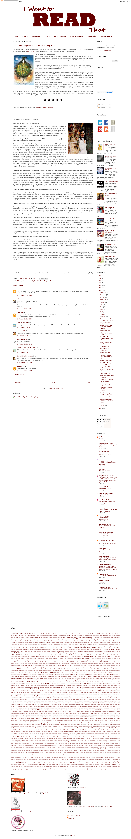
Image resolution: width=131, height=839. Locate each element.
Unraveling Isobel (65, 762)
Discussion (31, 663)
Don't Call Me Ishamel (53, 663)
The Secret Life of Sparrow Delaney (110, 754)
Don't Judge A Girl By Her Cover (66, 663)
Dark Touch (72, 660)
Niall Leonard (73, 713)
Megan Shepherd (41, 706)
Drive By (92, 663)
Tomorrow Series (30, 759)
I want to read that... (105, 330)
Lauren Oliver (33, 699)
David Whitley (117, 660)
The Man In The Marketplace (68, 752)
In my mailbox (45, 683)
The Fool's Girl (20, 748)
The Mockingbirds (107, 752)
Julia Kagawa (117, 690)
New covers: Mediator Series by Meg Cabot (106, 319)
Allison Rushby (90, 635)
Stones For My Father (16, 738)
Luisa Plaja (76, 702)
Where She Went (15, 768)
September (103, 299)
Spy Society (13, 736)
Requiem (29, 724)
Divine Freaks (46, 663)
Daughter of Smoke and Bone (92, 660)
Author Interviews (76, 36)
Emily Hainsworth (29, 667)
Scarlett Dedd (112, 728)
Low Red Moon (69, 702)
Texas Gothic (14, 743)
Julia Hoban (111, 690)
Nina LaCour (49, 715)
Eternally (102, 667)
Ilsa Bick (111, 681)
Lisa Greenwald (27, 701)
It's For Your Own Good (31, 685)
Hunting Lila (66, 680)
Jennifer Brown (78, 687)
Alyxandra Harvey (37, 637)
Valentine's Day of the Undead (99, 762)
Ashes (12, 642)
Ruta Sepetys (81, 726)
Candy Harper (34, 651)
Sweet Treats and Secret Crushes (112, 740)
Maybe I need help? (115, 704)
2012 (100, 285)
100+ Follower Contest (40, 631)
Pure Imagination (104, 508)
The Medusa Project (88, 752)
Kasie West (13, 694)
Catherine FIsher (54, 653)
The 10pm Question (21, 743)
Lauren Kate (18, 699)
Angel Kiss (98, 639)
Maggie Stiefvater (98, 702)
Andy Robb (90, 639)
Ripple (98, 724)
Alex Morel (52, 635)
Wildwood (69, 768)
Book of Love (64, 647)
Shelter (61, 731)
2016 (100, 275)
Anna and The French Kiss (21, 640)
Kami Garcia (80, 692)
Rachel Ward (41, 722)
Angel (94, 639)
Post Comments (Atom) (56, 388)
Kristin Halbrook (35, 697)
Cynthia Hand (87, 658)
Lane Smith (60, 697)
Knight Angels (110, 695)
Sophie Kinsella (59, 734)
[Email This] (40, 278)
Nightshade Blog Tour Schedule (38, 715)
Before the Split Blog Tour (80, 644)
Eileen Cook (24, 665)
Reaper (12, 724)
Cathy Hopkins (74, 653)
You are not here (61, 769)
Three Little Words (81, 757)
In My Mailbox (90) (110, 207)
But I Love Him (93, 649)
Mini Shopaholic (65, 708)
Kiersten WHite (15, 695)
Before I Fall (64, 644)
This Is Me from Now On (32, 757)
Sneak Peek (75, 733)
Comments (102, 107)
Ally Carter (97, 635)
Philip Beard (48, 718)
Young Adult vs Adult (92, 769)
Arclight (101, 640)
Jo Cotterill (110, 688)
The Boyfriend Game (42, 745)
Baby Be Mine (67, 642)
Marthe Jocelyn (68, 704)
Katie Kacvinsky (69, 694)
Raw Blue (105, 722)
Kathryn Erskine (43, 694)
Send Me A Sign (83, 729)
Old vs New (84, 715)
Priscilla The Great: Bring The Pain (21, 720)
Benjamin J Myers (102, 644)
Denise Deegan (103, 661)
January (102, 405)
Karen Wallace (110, 692)
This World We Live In (64, 757)
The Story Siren (31, 51)
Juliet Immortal (33, 692)
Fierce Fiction (79, 670)
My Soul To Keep (56, 711)
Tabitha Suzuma (27, 741)
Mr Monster (49, 709)
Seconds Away (63, 729)
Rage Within (60, 722)
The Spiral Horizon (42, 755)
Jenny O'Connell (26, 688)
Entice (86, 667)
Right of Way (94, 724)
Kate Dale (23, 694)
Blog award (105, 646)
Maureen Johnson (105, 704)
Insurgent (105, 683)
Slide (60, 733)
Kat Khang (18, 694)
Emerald (17, 667)
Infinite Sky (86, 683)
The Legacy (83, 750)
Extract (18, 668)
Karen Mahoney (93, 692)
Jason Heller (21, 687)
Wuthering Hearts (29, 769)
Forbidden (55, 672)
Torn (50, 761)
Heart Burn (69, 678)
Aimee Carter (35, 635)
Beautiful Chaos (107, 642)
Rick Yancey (88, 724)
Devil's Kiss (13, 663)
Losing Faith (112, 701)
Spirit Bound (115, 734)
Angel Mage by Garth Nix (105, 495)
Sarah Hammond (54, 728)
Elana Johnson (31, 665)
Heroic (12, 680)
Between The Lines (44, 646)
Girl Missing (115, 674)
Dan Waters (117, 658)
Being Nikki (95, 644)
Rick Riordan (82, 724)
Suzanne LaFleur (54, 740)
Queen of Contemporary (106, 532)
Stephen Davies (94, 736)
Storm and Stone (33, 738)
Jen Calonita (32, 687)
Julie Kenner (21, 692)
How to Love (57, 680)
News (68, 713)
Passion (116, 716)
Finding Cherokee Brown (102, 670)
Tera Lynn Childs (105, 741)
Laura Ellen (91, 697)
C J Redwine (117, 649)
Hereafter (118, 678)
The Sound (35, 755)
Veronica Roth (28, 764)
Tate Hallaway (90, 741)
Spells (94, 734)
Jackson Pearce (84, 685)
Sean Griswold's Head (43, 729)
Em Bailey (112, 665)
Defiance (78, 661)
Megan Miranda (33, 706)
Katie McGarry (76, 694)
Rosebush (47, 726)
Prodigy (82, 720)
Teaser (95, 741)
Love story (48, 702)
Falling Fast (106, 668)
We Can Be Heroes (87, 764)
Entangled (83, 667)
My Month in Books (97, 709)
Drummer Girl (97, 663)
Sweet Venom (14, 741)
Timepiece (13, 759)
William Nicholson (78, 768)
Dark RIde (67, 660)
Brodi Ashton (69, 649)
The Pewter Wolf (103, 437)
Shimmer (78, 731)
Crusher (68, 658)
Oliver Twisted (91, 715)
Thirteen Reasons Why (16, 757)
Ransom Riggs (95, 722)
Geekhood (38, 674)
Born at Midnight (105, 647)
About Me (25, 36)
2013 (100, 283)
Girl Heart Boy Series (107, 674)
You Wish (86, 769)
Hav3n (56, 678)
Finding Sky (111, 670)
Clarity (87, 654)
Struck (66, 738)
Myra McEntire (98, 711)
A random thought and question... (79, 633)
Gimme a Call (92, 674)
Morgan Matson (36, 709)
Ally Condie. (109, 635)
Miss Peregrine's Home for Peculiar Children (88, 708)
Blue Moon (53, 647)
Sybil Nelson (20, 741)
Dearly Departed (45, 661)
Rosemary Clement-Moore (56, 726)
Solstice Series (89, 733)
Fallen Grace (94, 668)
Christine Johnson (59, 654)
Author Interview (26, 281)
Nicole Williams (94, 713)
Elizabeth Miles (52, 665)
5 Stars (19, 281)
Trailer (58, 761)
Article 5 (118, 640)
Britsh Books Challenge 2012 (59, 649)
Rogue (17, 726)
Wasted (81, 764)
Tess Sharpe (117, 741)
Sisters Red (51, 733)
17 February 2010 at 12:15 (24, 335)
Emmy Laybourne (43, 667)
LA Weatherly (49, 697)
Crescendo (34, 658)
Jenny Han (19, 688)
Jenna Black (52, 687)
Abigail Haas (112, 633)
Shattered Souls (39, 731)
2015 (100, 278)
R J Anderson (110, 720)
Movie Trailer (44, 709)
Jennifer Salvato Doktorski (111, 687)
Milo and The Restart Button (39, 708)
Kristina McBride (42, 697)
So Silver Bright (82, 733)
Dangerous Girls (29, 660)
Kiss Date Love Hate (86, 695)
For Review (46, 672)
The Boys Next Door (51, 745)
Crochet (42, 658)
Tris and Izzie (85, 761)
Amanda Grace (53, 637)
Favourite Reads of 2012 (70, 670)
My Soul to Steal (72, 711)
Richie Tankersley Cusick (73, 724)
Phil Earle (43, 718)
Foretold (60, 672)
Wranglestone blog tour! (105, 488)
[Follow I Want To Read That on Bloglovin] (105, 93)
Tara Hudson (79, 741)
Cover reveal (77, 656)
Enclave (52, 667)
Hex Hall (23, 680)
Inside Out (100, 683)
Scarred (118, 728)
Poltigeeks (92, 718)
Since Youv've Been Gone (25, 733)
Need (42, 713)
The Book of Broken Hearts (23, 745)
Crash (119, 656)
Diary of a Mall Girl (20, 663)
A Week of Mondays (91, 633)
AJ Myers (40, 635)
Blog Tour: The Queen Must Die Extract (111, 231)
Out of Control (38, 716)
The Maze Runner (79, 752)
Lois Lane (96, 701)
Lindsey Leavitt (15, 701)
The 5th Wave (29, 743)
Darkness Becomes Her (80, 660)
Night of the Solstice (102, 713)
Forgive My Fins (75, 672)
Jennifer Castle (85, 687)
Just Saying (62, 692)
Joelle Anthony (26, 690)
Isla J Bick (18, 685)
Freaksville (100, 672)
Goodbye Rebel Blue (58, 676)
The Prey (67, 754)
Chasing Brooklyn (100, 653)
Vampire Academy (17, 764)
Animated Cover (104, 639)
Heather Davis (82, 678)
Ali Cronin (72, 635)
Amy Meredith (17, 639)
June (101, 307)
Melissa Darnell (49, 706)
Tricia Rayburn (74, 761)
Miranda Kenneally (74, 708)
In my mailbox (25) (105, 385)
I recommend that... (111, 680)
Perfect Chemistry (30, 718)
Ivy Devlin (52, 685)
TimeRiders (18, 759)
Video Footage (52, 764)
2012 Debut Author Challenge (111, 631)
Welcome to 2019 (103, 519)
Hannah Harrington (16, 678)
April (101, 312)
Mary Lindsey (81, 704)
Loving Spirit (63, 702)
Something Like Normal (115, 733)
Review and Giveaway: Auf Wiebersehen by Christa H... (106, 389)
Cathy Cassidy (67, 653)
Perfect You (37, 718)
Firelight (12, 672)
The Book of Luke (33, 745)
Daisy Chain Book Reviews (107, 475)
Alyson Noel (29, 637)
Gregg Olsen (72, 676)
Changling (86, 653)
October (102, 297)
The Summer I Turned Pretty (62, 755)
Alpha (17, 637)
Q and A (104, 720)
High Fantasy (29, 680)
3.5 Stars (13, 633)
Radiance (55, 722)
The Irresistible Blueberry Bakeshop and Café (53, 750)
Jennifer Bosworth (70, 687)
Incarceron (74, 683)
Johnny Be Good (57, 690)
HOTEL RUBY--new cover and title (108, 575)
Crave (19, 658)
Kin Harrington (52, 695)
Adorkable (24, 635)
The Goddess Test (54, 748)
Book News (58, 647)
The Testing (76, 755)
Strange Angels (49, 738)
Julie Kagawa (14, 692)
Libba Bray (83, 699)
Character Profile (92, 653)
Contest (37, 656)
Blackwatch (72, 646)
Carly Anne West (73, 651)
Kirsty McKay (70, 695)
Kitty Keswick (103, 695)
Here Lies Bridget (112, 678)
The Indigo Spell (112, 748)
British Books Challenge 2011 (45, 649)
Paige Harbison (74, 716)
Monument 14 (14, 709)
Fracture (95, 672)
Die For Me (26, 663)
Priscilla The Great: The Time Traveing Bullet (53, 720)
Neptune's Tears (54, 713)
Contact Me (36, 36)
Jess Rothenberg (43, 688)
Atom (26, 642)
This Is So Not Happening (52, 757)
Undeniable (46, 762)
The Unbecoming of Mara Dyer (86, 755)
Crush (65, 658)
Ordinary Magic (22, 716)
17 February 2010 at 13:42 (24, 344)
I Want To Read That (74, 815)
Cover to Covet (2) (110, 144)
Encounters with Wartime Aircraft (61, 667)
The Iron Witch (39, 750)
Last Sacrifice (86, 697)
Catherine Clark (46, 653)
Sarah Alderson (15, 728)
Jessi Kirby (49, 688)
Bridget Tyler (27, 649)
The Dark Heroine (34, 747)
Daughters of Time (103, 660)
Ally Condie (103, 635)
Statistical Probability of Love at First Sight (56, 736)
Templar (98, 741)
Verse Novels (35, 764)
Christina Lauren (42, 654)
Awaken (57, 642)
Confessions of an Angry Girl (28, 656)
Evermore (118, 667)
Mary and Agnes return (104, 470)
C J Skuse (13, 651)
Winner (90, 768)
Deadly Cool (34, 661)
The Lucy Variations (45, 752)
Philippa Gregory (55, 718)
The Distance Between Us (71, 747)
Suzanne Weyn (61, 740)
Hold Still (34, 680)
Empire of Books (104, 487)
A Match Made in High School (65, 633)
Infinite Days (79, 683)
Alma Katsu (114, 635)
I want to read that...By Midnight (47, 681)
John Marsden (42, 690)
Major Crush (114, 702)
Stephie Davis (111, 736)
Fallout (111, 668)
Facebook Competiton (64, 668)
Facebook (56, 668)
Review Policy (92, 36)
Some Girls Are (96, 733)
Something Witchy (32, 734)
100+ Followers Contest (111, 181)
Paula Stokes (18, 718)
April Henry (82, 640)
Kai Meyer (74, 692)
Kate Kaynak (29, 694)
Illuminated (107, 681)
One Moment (100, 715)
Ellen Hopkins (90, 665)
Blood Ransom (26, 647)
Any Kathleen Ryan (75, 640)
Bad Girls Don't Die (74, 642)
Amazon (37, 107)
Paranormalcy (100, 716)
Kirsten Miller (58, 695)
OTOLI (27, 716)
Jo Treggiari (115, 688)
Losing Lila (117, 701)
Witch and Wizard (102, 768)
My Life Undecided (77, 709)
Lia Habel (78, 699)
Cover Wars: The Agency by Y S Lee (107, 363)
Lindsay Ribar (108, 699)
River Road (103, 724)
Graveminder (66, 676)
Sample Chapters (97, 726)
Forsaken (91, 672)
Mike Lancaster (29, 708)
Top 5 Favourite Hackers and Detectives (57, 759)
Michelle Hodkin (14, 708)
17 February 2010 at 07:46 (24, 295)
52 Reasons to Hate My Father (41, 633)
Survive (111, 738)
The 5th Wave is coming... (38, 743)
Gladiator (22, 676)
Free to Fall (107, 672)
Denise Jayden (110, 661)
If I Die (98, 681)
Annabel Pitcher (44, 640)
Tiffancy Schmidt (104, 757)
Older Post (89, 382)
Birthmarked (51, 646)
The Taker (71, 755)
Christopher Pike (67, 654)
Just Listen (56, 692)
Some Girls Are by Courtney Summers (106, 393)
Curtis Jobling (80, 658)
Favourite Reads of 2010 (48, 670)
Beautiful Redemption (32, 644)
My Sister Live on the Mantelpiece (109, 709)
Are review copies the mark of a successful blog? (106, 400)
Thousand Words (73, 757)
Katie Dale (63, 694)
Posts (101, 104)
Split (119, 734)
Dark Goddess (55, 660)
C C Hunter (98, 649)
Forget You (69, 672)
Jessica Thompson (73, 688)
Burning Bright (86, 649)
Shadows (115, 729)
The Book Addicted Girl (106, 493)
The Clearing (110, 745)
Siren (41, 733)
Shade (104, 729)
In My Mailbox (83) (110, 244)
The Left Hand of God (76, 750)
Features (47, 36)
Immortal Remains (23, 683)
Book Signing (70, 647)
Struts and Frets (71, 738)
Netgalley (60, 713)
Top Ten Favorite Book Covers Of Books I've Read (28, 761)
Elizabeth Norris (60, 665)
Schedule (13, 729)
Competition (19, 656)
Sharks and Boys (17, 731)
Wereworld (112, 764)
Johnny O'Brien (64, 690)
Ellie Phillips (107, 665)
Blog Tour (34, 281)
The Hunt (95, 748)
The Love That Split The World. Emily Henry (31, 752)
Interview (110, 683)
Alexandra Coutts (65, 635)
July (101, 304)
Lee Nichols (53, 699)
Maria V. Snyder (43, 704)
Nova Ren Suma (68, 715)
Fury (21, 674)
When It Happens (87, 766)
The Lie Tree (89, 750)
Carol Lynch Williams (82, 651)
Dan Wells (13, 660)
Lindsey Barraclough (115, 699)
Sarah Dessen (46, 728)
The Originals (41, 754)
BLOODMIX (42, 647)
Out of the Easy (52, 716)
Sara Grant (113, 726)
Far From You (21, 670)
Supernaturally (101, 738)
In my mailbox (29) (110, 256)
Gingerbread (98, 674)
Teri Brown (112, 741)
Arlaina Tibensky (106, 640)
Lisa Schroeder (60, 701)
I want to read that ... (110, 156)
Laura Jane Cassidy (99, 697)
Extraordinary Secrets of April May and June (30, 668)
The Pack (57, 754)
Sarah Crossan (39, 728)
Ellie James (101, 665)
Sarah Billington (31, 728)
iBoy (84, 681)
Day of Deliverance (15, 661)
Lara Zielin (71, 697)
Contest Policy (106, 36)
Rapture (101, 722)
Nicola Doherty (79, 713)
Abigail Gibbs (106, 633)
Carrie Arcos (97, 651)
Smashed (64, 733)
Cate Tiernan (31, 653)
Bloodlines (37, 647)
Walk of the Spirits (75, 764)
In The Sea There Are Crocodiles (58, 683)
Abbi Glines (100, 633)
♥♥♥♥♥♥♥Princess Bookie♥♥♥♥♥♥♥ (104, 516)
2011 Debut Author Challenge (97, 631)
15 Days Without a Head (57, 631)
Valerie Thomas (109, 762)
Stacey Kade (26, 736)
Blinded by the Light (97, 646)
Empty (48, 667)
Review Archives (60, 36)
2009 (100, 408)
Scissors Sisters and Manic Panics (22, 729)
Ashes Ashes (17, 642)
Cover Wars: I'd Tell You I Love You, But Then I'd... (107, 381)
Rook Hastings (30, 726)
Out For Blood (32, 716)
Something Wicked (23, 734)
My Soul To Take (80, 711)
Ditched (36, 663)
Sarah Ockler (76, 728)
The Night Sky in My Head (32, 754)
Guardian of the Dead (80, 676)
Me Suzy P (15, 706)
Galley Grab (25, 674)
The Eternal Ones (102, 747)
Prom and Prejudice (89, 720)
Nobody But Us (56, 715)
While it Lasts (41, 768)
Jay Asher (27, 687)
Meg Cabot (25, 706)
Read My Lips (111, 722)
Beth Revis (109, 644)
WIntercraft (95, 768)
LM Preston (91, 701)
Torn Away (54, 761)
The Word (81, 49)
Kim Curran (21, 695)
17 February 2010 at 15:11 (24, 352)
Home (16, 36)
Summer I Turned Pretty (92, 738)
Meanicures (20, 706)
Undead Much (36, 762)
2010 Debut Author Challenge (83, 631)
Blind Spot (90, 646)
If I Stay (102, 681)
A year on (101, 582)
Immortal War (30, 683)
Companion (13, 656)
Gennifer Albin (66, 674)
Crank (116, 656)
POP (96, 718)
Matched (99, 704)
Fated (26, 670)
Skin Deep (56, 733)
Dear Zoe (39, 661)
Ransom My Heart (88, 722)
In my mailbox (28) (105, 322)
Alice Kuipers (78, 635)
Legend (62, 699)
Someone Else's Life (104, 733)
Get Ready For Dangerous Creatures (79, 674)
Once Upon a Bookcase (105, 461)
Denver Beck (117, 661)
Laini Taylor (55, 697)
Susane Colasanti (30, 740)
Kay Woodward (82, 694)
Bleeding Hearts (84, 646)
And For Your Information (45, 639)
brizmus (19, 299)
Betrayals (118, 644)
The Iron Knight (25, 750)
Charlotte (19, 366)
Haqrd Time (23, 678)
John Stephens (49, 690)
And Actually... (28, 639)
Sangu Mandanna (106, 726)
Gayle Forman (32, 674)
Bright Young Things (34, 649)
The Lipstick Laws (106, 750)
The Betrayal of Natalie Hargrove (111, 743)
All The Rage (84, 635)
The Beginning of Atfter (98, 743)
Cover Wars (93, 656)
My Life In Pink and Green (58, 709)
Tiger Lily (110, 757)
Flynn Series (38, 672)
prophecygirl (21, 331)
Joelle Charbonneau (34, 690)
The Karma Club (67, 750)
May (101, 309)
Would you (23, 769)
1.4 (13, 631)
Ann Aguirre (111, 639)
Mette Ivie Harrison (86, 706)
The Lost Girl (113, 750)
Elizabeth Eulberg (44, 665)
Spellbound (90, 734)
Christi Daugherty (34, 654)
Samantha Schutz (88, 726)
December (103, 292)
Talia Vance (45, 741)
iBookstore (80, 681)
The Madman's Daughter (55, 752)
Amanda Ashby (46, 637)
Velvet (22, 764)
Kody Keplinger (116, 695)
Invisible (118, 683)
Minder (47, 708)
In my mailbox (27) (105, 346)
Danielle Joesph (48, 660)
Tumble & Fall (110, 761)
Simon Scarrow (116, 731)
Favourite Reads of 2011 (59, 670)
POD (88, 718)
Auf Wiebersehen (35, 642)
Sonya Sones (45, 734)
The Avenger (90, 743)
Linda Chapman (94, 699)
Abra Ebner (117, 633)
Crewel (38, 658)
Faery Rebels (72, 668)
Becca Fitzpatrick (57, 644)
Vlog (57, 764)
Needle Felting (47, 713)
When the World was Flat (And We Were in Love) (102, 766)
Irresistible (13, 685)
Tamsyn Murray (72, 741)
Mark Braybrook (54, 704)
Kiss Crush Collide (77, 695)
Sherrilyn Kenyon (68, 731)
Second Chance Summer (54, 729)
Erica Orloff (97, 667)
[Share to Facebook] (46, 278)
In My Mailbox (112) (110, 219)
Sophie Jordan (52, 734)
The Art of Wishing (83, 743)
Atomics (29, 642)
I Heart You (91, 680)
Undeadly (41, 762)
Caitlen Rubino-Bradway (22, 651)
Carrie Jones (103, 651)
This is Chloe (24, 757)
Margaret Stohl (35, 704)
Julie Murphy (27, 692)
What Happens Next (18, 766)
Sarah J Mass (61, 728)
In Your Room (69, 683)
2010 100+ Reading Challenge (70, 631)
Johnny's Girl (71, 690)
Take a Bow (40, 741)
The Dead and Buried (50, 747)
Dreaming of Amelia (86, 663)
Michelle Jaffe (21, 708)
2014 (100, 280)
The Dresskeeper (81, 747)
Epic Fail (93, 667)
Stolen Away (117, 736)
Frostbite (18, 674)
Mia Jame (92, 706)
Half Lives (114, 676)
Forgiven (82, 672)
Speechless (85, 734)
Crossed (61, 658)
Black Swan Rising (64, 646)
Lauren (19, 289)
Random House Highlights (77, 722)
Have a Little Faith (62, 678)
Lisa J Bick (33, 701)
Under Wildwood (52, 762)
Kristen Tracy (22, 697)
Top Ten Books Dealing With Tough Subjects (76, 759)
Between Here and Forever (22, 646)
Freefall (112, 672)
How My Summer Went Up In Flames (45, 680)
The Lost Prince (17, 752)
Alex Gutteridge (46, 635)
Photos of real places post (66, 718)
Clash (91, 654)
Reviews (44, 724)
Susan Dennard (116, 738)
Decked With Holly (71, 661)
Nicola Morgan (86, 713)
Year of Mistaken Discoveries (44, 769)
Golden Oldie (49, 676)
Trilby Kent (79, 761)
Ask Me (22, 642)
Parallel (94, 716)
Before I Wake (71, 644)
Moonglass (19, 709)
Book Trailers (98, 647)
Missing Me (100, 708)
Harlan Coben (43, 678)
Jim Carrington (104, 688)
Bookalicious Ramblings (24, 356)
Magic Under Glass (107, 702)
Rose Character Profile (39, 726)
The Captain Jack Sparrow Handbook (65, 745)
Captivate (39, 651)
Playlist (85, 718)
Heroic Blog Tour (17, 680)
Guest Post (88, 676)
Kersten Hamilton (103, 694)
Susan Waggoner (21, 740)
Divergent (40, 663)
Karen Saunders (102, 692)
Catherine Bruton (38, 653)
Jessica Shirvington (64, 688)
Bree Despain (14, 649)
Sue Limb (84, 738)
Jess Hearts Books (104, 500)
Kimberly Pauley (45, 695)
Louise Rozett (27, 702)
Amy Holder (111, 637)
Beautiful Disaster (23, 644)
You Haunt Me (80, 769)
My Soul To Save (64, 711)
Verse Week (42, 764)
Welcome (107, 764)
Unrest (84, 762)
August (102, 302)
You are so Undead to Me (71, 769)
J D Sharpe (60, 685)
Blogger (73, 835)
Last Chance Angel (78, 697)
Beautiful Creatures (116, 642)
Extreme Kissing (44, 668)
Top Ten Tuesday (44, 761)
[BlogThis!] (42, 278)
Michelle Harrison (115, 706)
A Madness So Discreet (53, 633)
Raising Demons (67, 722)
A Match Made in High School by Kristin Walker (106, 326)
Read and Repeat (104, 580)
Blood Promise (19, 647)
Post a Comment (20, 374)
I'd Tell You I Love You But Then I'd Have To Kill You (66, 681)
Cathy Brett (102, 469)
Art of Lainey (113, 640)
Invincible (114, 683)
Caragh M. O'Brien (65, 651)
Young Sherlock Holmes (103, 769)
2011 (100, 288)
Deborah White (53, 661)
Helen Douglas (96, 678)
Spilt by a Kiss (109, 734)
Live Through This (74, 701)
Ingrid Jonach (95, 683)
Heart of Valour (75, 678)
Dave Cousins (111, 660)
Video (47, 764)
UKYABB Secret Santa (27, 762)
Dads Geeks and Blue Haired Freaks (100, 658)
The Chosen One (103, 745)
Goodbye (101, 438)
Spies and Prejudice (100, 734)
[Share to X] (44, 278)
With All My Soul (110, 768)
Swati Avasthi (102, 740)
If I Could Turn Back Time (91, 681)
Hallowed (118, 676)
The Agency (64, 743)
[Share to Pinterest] (47, 278)
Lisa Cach (21, 701)
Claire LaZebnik (81, 654)
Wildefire (64, 768)
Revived (51, 724)
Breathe (118, 647)
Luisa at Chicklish (22, 322)
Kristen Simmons (14, 697)
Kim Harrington (28, 695)
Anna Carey (30, 640)
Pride (112, 718)
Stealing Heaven (70, 736)
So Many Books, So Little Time (26, 347)
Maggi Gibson (90, 702)
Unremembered (79, 762)
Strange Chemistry (58, 738)
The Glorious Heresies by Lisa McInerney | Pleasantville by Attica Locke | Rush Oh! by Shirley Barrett (108, 567)
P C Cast (65, 716)
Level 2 (74, 699)
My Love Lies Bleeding (86, 709)
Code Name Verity (103, 654)
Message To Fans (77, 706)
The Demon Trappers (60, 747)
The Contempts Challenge (16, 747)
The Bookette (102, 548)
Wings (87, 768)
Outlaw (57, 716)
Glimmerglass (27, 676)
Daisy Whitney (111, 658)
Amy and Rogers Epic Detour (101, 637)
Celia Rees (80, 653)
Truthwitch (104, 761)
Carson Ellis (115, 651)
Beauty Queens (41, 644)
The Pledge (61, 754)
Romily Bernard (22, 726)
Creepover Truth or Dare (26, 658)
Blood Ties (32, 647)
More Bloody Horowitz (27, 709)
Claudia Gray (95, 654)
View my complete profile (104, 50)
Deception (64, 661)
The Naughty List (22, 754)
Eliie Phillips (37, 665)
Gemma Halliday (44, 674)
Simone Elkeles (15, 733)
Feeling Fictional (104, 451)
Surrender (107, 738)
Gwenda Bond (108, 676)
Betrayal (114, 644)
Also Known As (22, 637)
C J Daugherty (105, 649)
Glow (31, 676)
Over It (60, 716)
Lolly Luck (101, 701)
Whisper (46, 768)
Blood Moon (13, 647)
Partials (104, 716)
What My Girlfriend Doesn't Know (42, 766)
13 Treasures (48, 631)
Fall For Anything (87, 668)
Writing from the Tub (105, 524)
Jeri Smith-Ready (34, 688)
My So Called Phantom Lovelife (24, 711)
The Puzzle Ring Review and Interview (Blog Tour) (106, 356)
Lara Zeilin (66, 697)
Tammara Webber (63, 741)
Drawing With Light (77, 663)
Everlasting (109, 667)
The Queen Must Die (87, 754)
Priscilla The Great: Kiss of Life (36, 720)
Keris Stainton (96, 694)
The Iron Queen (32, 750)
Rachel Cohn (17, 722)
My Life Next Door (68, 709)
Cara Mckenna (57, 651)
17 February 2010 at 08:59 (24, 319)
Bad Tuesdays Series (84, 642)
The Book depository (47, 107)
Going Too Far (36, 676)
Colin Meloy (110, 654)
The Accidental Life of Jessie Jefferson (53, 743)
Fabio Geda (51, 668)
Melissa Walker (69, 706)
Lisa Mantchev (45, 701)
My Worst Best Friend (89, 711)
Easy (116, 663)
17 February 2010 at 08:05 (24, 309)
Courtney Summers (61, 656)
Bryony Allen (74, 649)
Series (89, 729)
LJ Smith (86, 701)
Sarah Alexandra (23, 728)
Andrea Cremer (67, 639)
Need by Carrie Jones (106, 360)
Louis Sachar (21, 702)
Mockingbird (106, 708)
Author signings (51, 642)
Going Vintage (43, 676)
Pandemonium (89, 716)
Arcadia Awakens (95, 640)
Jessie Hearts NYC (91, 688)
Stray (63, 738)
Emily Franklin (22, 667)
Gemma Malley (52, 674)
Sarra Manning (84, 728)
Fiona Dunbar (117, 670)
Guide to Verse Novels (98, 676)
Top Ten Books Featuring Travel (94, 759)
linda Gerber (101, 699)
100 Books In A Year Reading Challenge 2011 (24, 631)
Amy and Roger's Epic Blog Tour (70, 637)
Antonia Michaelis (66, 640)
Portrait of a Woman (105, 564)
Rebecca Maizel (18, 724)
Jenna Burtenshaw (60, 687)
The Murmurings (114, 752)
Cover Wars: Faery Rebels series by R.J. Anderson (106, 338)
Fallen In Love (100, 668)
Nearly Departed (31, 713)
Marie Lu (49, 704)
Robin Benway (110, 724)
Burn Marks (80, 649)
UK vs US (19, 762)
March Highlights (27, 704)
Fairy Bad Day (79, 668)
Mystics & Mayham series (107, 711)
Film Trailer (90, 670)
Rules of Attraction (73, 726)
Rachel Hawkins (25, 722)
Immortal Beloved (15, 683)
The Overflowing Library (106, 443)
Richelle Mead (63, 724)
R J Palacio (115, 720)
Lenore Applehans (68, 699)
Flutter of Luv (32, 672)
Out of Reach (45, 716)
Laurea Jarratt (113, 697)
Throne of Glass (89, 757)
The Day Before (41, 747)
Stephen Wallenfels (103, 736)
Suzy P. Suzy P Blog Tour (83, 740)
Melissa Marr (63, 706)
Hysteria (86, 680)
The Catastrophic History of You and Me (90, 745)
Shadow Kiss (109, 729)
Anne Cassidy (51, 640)
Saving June (106, 728)
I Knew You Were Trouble (99, 680)
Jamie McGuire (114, 685)
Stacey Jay (19, 736)
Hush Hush (81, 680)
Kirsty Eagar (64, 695)
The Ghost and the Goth (43, 748)
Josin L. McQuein (92, 690)
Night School (110, 713)
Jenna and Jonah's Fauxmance (42, 687)
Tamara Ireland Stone (53, 741)
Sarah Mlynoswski (69, 728)
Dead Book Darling (104, 587)
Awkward (61, 642)
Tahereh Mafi (34, 741)
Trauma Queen (67, 761)
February (102, 316)
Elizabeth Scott (69, 665)
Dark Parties (62, 660)
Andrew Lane (83, 639)
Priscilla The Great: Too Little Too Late (72, 720)
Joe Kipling (20, 690)
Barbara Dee (92, 642)
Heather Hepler (89, 678)
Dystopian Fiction (111, 663)
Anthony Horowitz (58, 640)
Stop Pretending (24, 738)
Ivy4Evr (56, 685)
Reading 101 (117, 722)
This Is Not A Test (42, 757)
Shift (74, 731)
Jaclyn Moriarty (92, 685)
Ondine (95, 715)
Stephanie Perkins (87, 736)
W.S (60, 764)
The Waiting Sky (106, 755)
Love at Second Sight (35, 702)
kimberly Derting (37, 695)
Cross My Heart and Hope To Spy (51, 658)
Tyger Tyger (116, 761)
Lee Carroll (47, 699)
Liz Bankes (81, 701)
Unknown (20, 312)
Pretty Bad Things (107, 718)
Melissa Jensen (56, 706)
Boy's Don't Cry (112, 647)
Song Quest (39, 734)
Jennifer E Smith (92, 687)
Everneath (13, 668)
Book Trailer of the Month (88, 647)
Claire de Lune (74, 654)
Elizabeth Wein (76, 665)
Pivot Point (80, 718)
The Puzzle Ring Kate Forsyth (45, 281)
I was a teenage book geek (30, 811)
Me (11, 706)
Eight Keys (17, 665)
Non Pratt (62, 715)
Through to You (96, 757)
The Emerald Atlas (94, 747)
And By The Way (35, 639)
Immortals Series (36, 683)
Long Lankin (106, 701)
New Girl (65, 713)
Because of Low (48, 644)
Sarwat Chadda (92, 728)
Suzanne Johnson (46, 740)
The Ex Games (110, 747)
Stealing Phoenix (78, 736)
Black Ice (56, 646)
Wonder (115, 768)
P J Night (69, 716)
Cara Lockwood (50, 651)
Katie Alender (51, 694)
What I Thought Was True (29, 766)
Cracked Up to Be (102, 656)
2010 (100, 290)
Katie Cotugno (57, 694)
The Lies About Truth (97, 750)
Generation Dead (59, 674)
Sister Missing (45, 733)
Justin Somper (68, 692)
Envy (90, 667)
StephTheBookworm (47, 793)
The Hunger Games (88, 748)
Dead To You (28, 661)
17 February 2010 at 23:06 (24, 362)
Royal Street (66, 726)
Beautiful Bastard (100, 642)
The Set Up (29, 755)
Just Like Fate (51, 692)
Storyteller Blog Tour (41, 738)
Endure (78, 667)
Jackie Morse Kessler (76, 685)
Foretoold (64, 672)
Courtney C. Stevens (50, 656)
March (102, 314)
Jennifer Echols (101, 687)
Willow (84, 768)
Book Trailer (77, 647)
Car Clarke (44, 651)
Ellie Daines (96, 665)
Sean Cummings (34, 729)
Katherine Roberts (36, 694)
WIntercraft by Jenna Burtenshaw (110, 168)
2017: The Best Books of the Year (107, 543)
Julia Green (105, 690)
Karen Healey (87, 692)
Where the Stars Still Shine (25, 768)
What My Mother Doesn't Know (57, 766)
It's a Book (23, 685)
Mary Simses (93, 704)
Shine (81, 731)
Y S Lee (35, 769)
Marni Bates (61, 704)
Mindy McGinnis (58, 708)
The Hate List (80, 748)
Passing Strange (110, 716)
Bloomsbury (48, 647)
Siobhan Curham (35, 733)
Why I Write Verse (53, 768)
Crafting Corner (110, 656)
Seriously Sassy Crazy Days (97, 729)
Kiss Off (98, 695)
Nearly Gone (38, 713)
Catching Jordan (24, 653)
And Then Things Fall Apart (58, 639)
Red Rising (24, 724)
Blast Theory (78, 646)
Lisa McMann (52, 701)
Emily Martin (36, 667)
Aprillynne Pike (88, 640)
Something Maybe (15, 734)
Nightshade (28, 715)
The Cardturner (77, 745)
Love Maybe (43, 702)
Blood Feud (117, 646)
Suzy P (75, 740)
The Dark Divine (26, 747)
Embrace (13, 667)
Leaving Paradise (41, 699)
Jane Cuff (16, 687)
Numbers (74, 715)
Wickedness (59, 768)
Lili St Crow (88, 699)
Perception (23, 718)
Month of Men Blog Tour (114, 708)
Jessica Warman (82, 688)
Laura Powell (107, 697)
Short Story (92, 731)
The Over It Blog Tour (49, 754)
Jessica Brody (56, 688)
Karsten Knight (116, 692)
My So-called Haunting (47, 711)
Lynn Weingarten (83, 702)
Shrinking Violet (99, 731)
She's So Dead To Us (48, 731)
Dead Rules (22, 661)
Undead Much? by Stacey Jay (105, 349)
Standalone (38, 736)
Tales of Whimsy (22, 339)
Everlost (114, 667)
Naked (114, 711)
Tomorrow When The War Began (41, 759)
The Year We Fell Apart (115, 755)
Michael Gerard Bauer (100, 706)
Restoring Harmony (36, 724)
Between (13, 646)
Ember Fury (117, 665)
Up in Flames (89, 762)
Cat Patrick (17, 653)
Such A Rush (79, 738)
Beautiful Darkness (15, 644)
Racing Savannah (49, 722)
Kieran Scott (117, 694)
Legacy (58, 699)
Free (104, 672)
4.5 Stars (25, 633)
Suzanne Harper (37, 740)
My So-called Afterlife (36, 711)
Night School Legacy (20, 715)
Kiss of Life (93, 695)
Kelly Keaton (89, 694)
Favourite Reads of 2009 (36, 670)
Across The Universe (16, 635)
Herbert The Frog (104, 678)
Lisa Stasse (67, 701)
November (103, 295)
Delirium (82, 661)
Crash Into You (14, 658)
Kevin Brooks (111, 694)
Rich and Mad (56, 724)
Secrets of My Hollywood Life (73, 729)
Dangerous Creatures (20, 660)
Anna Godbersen (37, 640)
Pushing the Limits (98, 720)
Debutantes (59, 661)
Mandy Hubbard (19, 704)
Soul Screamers (78, 734)
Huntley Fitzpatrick (74, 680)
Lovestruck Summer (55, 702)
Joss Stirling (100, 690)
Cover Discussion (70, 656)
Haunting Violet (51, 678)
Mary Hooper (75, 704)
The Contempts (116, 745)
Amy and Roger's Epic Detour (87, 637)
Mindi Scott (51, 708)
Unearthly (59, 762)
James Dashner (98, 685)
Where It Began (116, 766)
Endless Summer (73, 667)
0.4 (11, 631)
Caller (29, 651)
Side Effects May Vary (108, 731)
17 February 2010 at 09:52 (24, 327)
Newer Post (17, 382)
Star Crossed (44, 736)
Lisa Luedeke (39, 701)
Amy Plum (22, 639)
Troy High (100, 761)
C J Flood (111, 649)
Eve (105, 667)
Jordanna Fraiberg (84, 690)
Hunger (61, 680)
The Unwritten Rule (97, 755)
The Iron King (18, 750)
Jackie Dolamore (67, 685)
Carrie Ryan (110, 651)
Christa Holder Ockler (25, 654)
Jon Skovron (77, 690)
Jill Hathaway (98, 688)
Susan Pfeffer (14, 740)
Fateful (29, 670)
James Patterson (106, 685)
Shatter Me (24, 731)
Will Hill (72, 768)
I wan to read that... (21, 681)
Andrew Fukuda (76, 639)
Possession (99, 718)
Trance (61, 761)
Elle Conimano (83, 665)
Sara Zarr (118, 726)
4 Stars (19, 633)
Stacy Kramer (32, 736)
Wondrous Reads (104, 556)
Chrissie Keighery (15, 654)
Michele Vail (107, 706)
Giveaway (16, 676)
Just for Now (44, 692)
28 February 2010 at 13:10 (24, 371)
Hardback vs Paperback (33, 678)
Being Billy (89, 644)
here (76, 51)
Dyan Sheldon (103, 663)
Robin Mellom (117, 724)
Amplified (59, 637)
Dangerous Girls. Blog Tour (39, 660)
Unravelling (72, 762)
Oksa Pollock (79, 715)
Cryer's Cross (73, 658)
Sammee (71, 818)
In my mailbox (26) (105, 367)
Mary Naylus (87, 704)
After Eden (29, 635)
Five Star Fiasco (18, 672)
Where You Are (34, 768)
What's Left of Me (79, 766)
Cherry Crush (108, 653)
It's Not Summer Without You (43, 685)
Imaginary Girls (117, 681)
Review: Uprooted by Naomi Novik (108, 588)
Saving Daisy (100, 728)
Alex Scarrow (58, 635)
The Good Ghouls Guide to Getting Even (67, 748)
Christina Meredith (51, 654)
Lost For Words (14, 702)
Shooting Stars (86, 731)
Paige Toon (82, 716)
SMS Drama (69, 733)
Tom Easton (23, 759)
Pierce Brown (75, 718)
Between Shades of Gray (33, 646)
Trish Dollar (91, 761)
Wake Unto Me (67, 764)
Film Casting (85, 670)
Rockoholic (13, 726)
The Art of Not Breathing (73, 743)
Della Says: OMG (89, 661)
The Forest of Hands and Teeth (31, 748)
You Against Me (54, 769)
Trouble (95, 761)
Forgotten (86, 672)
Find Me (95, 670)
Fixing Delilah (25, 672)
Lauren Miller (25, 699)
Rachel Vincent (34, 722)
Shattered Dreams (31, 731)
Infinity (90, 683)
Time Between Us (116, 757)
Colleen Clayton (116, 654)
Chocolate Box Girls (115, 653)
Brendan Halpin (20, 649)
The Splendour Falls (50, 755)
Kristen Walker (28, 697)
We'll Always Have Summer (98, 764)
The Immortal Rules (103, 748)
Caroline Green (90, 651)
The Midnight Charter (97, 752)
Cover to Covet (84, 656)
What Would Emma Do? (69, 766)
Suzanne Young (103, 574)
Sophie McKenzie (68, 735)
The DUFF (87, 747)
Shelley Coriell (57, 731)
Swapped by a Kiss (94, 740)
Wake (62, 764)
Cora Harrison (43, 656)
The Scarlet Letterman (97, 754)
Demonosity (95, 661)
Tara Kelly (84, 741)
